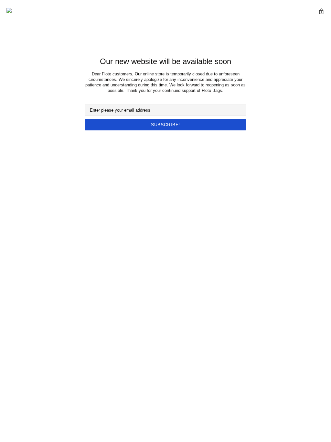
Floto (17, 12)
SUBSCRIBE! (165, 124)
